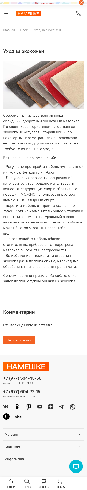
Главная (9, 30)
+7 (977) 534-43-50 (22, 378)
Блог (24, 30)
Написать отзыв (19, 340)
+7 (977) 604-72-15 (21, 391)
